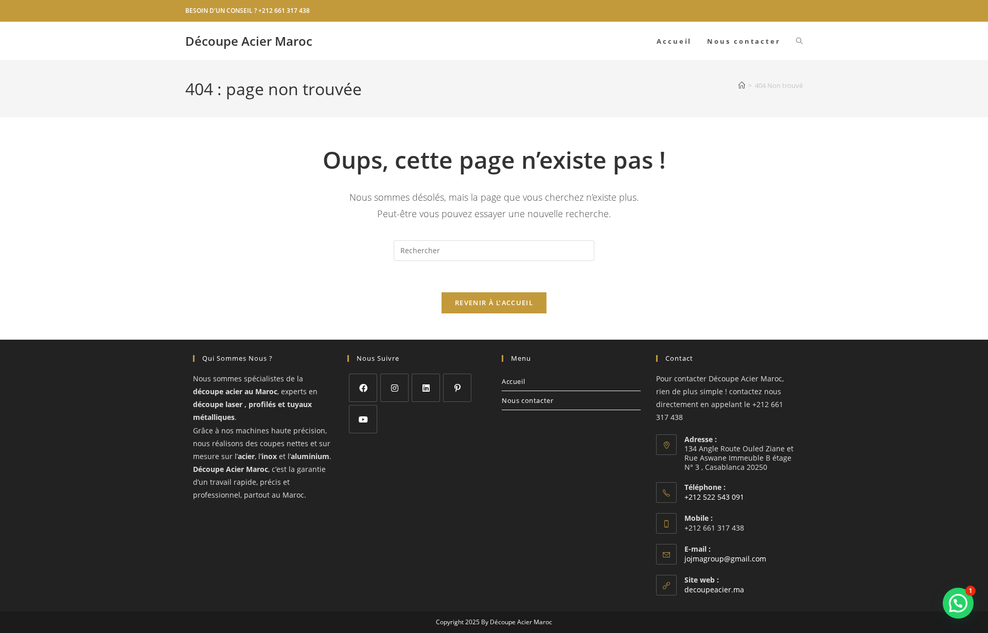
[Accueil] (741, 85)
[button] (958, 603)
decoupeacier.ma (714, 589)
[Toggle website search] (799, 41)
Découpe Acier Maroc (248, 40)
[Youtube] (363, 419)
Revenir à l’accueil (494, 302)
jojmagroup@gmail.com (725, 559)
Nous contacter (527, 400)
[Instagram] (394, 388)
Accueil (513, 381)
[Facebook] (363, 388)
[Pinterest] (457, 388)
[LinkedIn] (426, 388)
